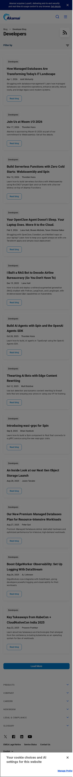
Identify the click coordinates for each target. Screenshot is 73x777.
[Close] (67, 757)
